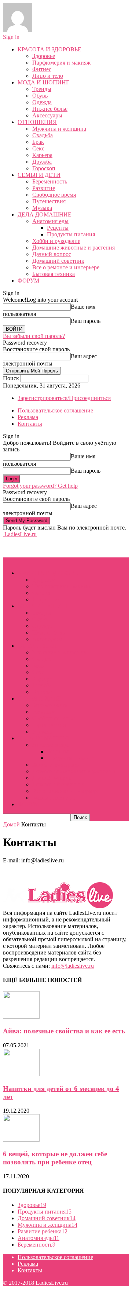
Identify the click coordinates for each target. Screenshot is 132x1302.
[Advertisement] (61, 547)
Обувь (40, 95)
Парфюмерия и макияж (61, 62)
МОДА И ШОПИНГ (43, 82)
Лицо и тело (47, 76)
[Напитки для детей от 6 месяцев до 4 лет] (21, 1074)
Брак (38, 142)
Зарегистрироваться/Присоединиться (64, 398)
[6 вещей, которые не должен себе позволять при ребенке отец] (21, 1139)
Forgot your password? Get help (40, 486)
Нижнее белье (49, 109)
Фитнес (41, 69)
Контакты (30, 424)
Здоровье (43, 56)
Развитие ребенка (42, 1231)
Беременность (49, 181)
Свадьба (42, 135)
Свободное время (54, 195)
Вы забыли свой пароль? (34, 336)
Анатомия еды (50, 221)
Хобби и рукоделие (56, 241)
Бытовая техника (53, 274)
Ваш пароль (85, 321)
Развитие (43, 188)
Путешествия (49, 201)
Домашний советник (58, 261)
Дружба (42, 162)
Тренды (41, 89)
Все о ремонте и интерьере (65, 267)
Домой (11, 824)
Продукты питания (71, 234)
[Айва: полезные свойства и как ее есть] (21, 1017)
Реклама (28, 417)
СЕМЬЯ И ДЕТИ (39, 175)
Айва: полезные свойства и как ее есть (64, 1031)
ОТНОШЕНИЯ (37, 122)
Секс (38, 148)
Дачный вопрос (51, 254)
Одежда (42, 102)
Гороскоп (43, 168)
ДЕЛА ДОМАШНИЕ (45, 214)
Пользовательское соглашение (55, 410)
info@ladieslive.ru (72, 966)
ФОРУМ (28, 280)
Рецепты (58, 228)
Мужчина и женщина (59, 129)
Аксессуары (47, 115)
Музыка (42, 208)
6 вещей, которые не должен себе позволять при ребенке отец (55, 1158)
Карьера (42, 155)
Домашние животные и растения (73, 247)
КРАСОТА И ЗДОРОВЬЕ (49, 49)
